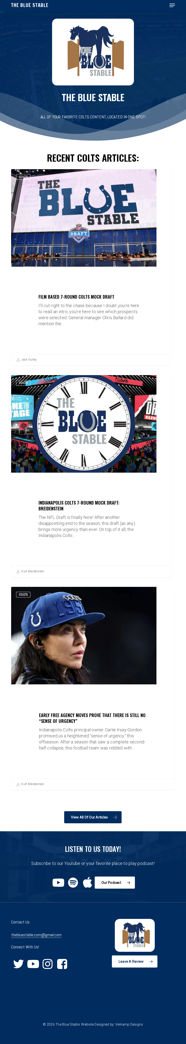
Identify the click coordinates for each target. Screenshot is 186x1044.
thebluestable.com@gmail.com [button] (36, 935)
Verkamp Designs (129, 1024)
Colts (23, 177)
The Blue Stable (29, 5)
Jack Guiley (29, 359)
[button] (172, 5)
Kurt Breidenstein (32, 571)
